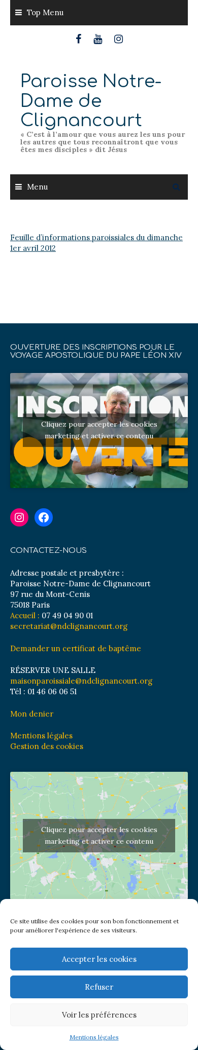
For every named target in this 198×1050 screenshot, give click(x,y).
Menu (37, 187)
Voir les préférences (99, 1015)
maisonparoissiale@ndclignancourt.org (81, 681)
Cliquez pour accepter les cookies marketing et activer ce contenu (99, 430)
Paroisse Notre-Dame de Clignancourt (90, 100)
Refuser (99, 987)
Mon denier (31, 714)
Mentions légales (94, 1037)
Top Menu (45, 12)
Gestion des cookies (46, 746)
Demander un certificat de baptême (75, 648)
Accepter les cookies (99, 959)
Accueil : (25, 615)
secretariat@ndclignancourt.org (68, 626)
